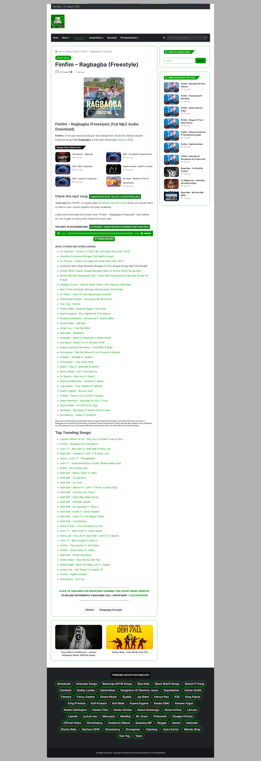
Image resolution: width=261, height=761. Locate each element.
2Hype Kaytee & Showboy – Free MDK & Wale (86, 347)
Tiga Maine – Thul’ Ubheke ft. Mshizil (81, 386)
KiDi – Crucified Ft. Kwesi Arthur (137, 154)
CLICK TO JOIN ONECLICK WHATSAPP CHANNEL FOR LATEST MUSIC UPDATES (104, 591)
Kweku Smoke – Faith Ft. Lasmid (137, 166)
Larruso (192, 709)
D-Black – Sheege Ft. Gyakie (76, 357)
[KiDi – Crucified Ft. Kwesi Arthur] (113, 157)
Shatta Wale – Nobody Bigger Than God (83, 308)
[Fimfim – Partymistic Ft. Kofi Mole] (171, 99)
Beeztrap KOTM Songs (117, 683)
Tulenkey (152, 729)
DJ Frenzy (64, 72)
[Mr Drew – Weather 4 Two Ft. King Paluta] (113, 181)
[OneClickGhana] (58, 21)
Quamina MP (143, 722)
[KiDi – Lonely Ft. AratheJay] (62, 181)
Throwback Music (128, 38)
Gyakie (126, 696)
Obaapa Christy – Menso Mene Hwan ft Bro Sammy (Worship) (95, 284)
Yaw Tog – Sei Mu (70, 304)
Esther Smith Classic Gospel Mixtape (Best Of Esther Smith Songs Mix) (100, 270)
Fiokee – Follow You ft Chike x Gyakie (81, 395)
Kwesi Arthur (173, 709)
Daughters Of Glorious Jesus (139, 690)
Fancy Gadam (86, 696)
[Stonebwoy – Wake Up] (62, 157)
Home (55, 38)
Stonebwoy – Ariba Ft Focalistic (78, 415)
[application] (104, 233)
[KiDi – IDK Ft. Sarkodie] (62, 169)
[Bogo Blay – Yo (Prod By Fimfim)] (171, 172)
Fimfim (90, 609)
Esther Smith (193, 690)
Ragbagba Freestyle (111, 609)
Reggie (162, 722)
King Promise (77, 703)
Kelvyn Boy (161, 696)
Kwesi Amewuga (148, 709)
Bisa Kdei (144, 683)
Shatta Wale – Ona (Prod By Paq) (79, 405)
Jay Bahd (143, 696)
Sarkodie (192, 722)
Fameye (66, 696)
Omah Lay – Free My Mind (75, 328)
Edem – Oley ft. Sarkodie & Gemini (79, 366)
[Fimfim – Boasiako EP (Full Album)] (171, 87)
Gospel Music (95, 38)
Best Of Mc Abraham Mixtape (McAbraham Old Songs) (91, 289)
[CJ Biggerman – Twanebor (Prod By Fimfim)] (171, 184)
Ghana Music (79, 38)
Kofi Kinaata (99, 703)
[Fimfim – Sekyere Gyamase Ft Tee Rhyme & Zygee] (171, 136)
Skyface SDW (91, 729)
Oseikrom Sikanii (119, 722)
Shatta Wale (68, 729)
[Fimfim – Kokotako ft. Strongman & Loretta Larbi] (171, 160)
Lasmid (72, 716)
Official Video (72, 722)
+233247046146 (138, 595)
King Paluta (192, 696)
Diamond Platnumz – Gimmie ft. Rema (81, 381)
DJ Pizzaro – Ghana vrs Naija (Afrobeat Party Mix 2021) (120, 227)
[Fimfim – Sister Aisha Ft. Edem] (171, 111)
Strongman (133, 729)
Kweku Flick (100, 709)
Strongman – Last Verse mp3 (76, 361)
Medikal (125, 716)
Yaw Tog (124, 736)
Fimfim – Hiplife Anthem (192, 144)
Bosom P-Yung (194, 683)
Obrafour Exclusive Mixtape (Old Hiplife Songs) (87, 256)
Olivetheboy (95, 722)
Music (65, 38)
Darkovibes (107, 690)
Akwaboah (64, 683)
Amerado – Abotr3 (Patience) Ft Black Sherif (85, 337)
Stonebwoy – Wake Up (82, 154)
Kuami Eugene (139, 703)
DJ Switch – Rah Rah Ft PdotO (77, 376)
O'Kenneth (160, 716)
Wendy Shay (192, 729)
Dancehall (111, 38)
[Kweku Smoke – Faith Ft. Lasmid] (113, 169)
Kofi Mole (118, 703)
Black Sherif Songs (167, 683)
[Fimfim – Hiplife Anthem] (171, 148)
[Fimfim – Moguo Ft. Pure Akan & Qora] (171, 123)
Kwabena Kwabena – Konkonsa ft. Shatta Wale (87, 318)
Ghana (68, 135)
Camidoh (65, 690)
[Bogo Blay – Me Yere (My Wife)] (171, 196)
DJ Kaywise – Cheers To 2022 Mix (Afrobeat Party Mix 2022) (95, 251)
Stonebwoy (112, 729)
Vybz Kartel (170, 729)
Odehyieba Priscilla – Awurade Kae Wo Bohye (86, 299)
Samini (176, 722)
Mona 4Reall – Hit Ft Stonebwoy (78, 371)
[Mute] (142, 233)
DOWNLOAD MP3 (106, 239)
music (120, 139)
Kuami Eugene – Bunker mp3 (76, 390)
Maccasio (108, 716)
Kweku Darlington (75, 709)
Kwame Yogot (184, 703)
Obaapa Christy (182, 716)
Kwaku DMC (162, 703)
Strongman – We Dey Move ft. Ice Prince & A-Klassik (90, 352)
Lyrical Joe (90, 716)
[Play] (58, 233)
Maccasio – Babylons (72, 332)
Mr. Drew (142, 716)
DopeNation (171, 690)
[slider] (148, 233)
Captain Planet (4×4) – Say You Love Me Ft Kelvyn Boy (115, 196)
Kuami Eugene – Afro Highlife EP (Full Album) (85, 313)
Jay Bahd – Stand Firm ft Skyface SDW (82, 342)
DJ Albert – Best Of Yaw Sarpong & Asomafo (85, 294)
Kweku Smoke (123, 709)
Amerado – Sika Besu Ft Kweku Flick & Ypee (85, 410)
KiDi (177, 696)
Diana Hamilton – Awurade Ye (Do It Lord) (84, 400)
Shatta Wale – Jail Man (73, 323)
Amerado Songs (86, 683)
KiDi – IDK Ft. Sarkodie (82, 166)
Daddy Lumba (86, 690)
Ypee (138, 736)
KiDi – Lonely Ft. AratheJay (84, 178)
